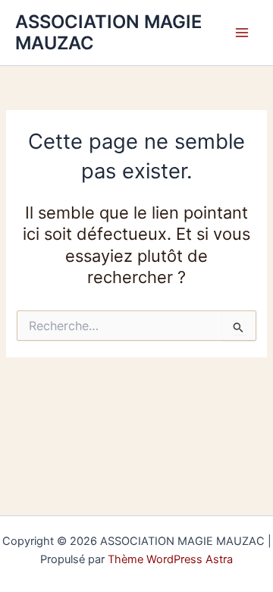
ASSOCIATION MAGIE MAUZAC (108, 32)
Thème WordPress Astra (170, 559)
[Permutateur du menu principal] (242, 33)
